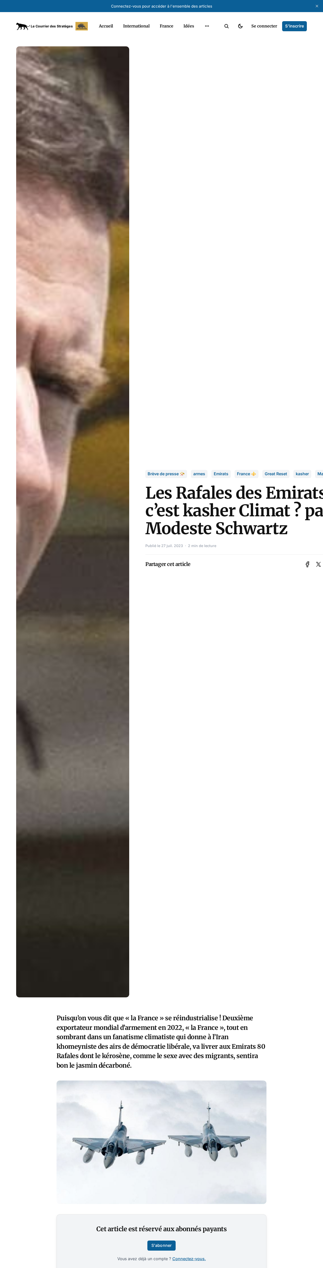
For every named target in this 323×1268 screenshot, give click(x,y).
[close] (317, 6)
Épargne (201, 38)
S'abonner (161, 1245)
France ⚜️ (246, 473)
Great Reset (276, 473)
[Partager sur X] (318, 564)
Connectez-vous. (189, 1258)
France (166, 25)
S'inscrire (294, 25)
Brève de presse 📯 (166, 473)
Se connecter (264, 25)
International (136, 25)
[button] (226, 26)
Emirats (221, 473)
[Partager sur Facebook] (307, 564)
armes (199, 473)
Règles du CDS (207, 57)
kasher (302, 473)
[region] (207, 26)
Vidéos (200, 47)
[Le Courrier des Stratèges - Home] (52, 26)
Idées (188, 25)
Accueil (106, 25)
